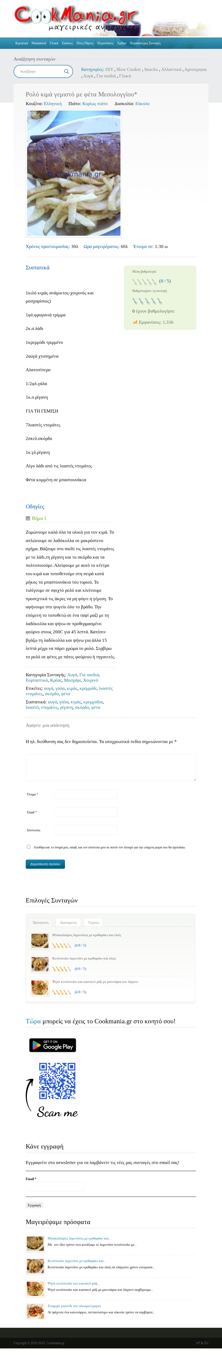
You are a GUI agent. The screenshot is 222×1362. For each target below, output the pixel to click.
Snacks (151, 69)
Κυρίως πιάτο (95, 103)
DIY (109, 69)
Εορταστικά (37, 680)
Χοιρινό (90, 680)
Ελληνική (53, 103)
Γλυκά (54, 43)
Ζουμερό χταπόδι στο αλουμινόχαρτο (74, 1306)
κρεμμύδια (93, 701)
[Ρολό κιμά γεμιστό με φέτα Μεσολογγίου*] (74, 173)
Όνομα (32, 794)
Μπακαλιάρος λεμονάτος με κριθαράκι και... (79, 1238)
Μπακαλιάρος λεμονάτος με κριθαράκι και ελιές (86, 935)
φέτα (65, 693)
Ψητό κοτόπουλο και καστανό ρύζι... (74, 1283)
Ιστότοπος (33, 830)
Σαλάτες (67, 43)
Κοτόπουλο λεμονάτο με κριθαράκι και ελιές (84, 958)
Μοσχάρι (72, 680)
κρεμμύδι (88, 688)
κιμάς (72, 688)
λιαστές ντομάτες (42, 707)
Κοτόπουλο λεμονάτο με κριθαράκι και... (77, 1261)
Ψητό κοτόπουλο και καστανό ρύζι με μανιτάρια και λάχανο (95, 982)
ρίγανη (66, 707)
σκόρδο (52, 693)
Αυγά (88, 75)
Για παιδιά (106, 75)
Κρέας (56, 680)
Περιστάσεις (105, 43)
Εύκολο (142, 103)
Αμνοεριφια (195, 69)
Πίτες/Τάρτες (85, 43)
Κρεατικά (21, 43)
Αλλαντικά (171, 69)
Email (32, 812)
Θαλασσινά (39, 43)
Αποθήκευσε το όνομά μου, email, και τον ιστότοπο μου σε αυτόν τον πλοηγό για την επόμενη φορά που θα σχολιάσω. (110, 847)
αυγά (48, 688)
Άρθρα (121, 43)
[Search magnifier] (66, 71)
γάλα (60, 688)
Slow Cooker (128, 69)
